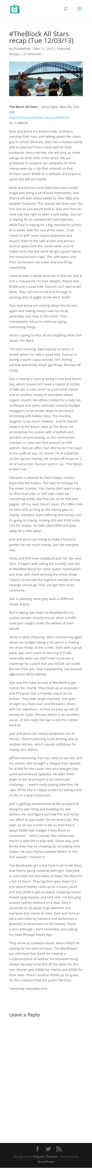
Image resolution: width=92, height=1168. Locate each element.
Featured (63, 48)
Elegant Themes (45, 1156)
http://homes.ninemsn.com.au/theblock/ (39, 117)
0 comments (32, 54)
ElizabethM (22, 48)
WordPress (46, 1162)
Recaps (14, 54)
